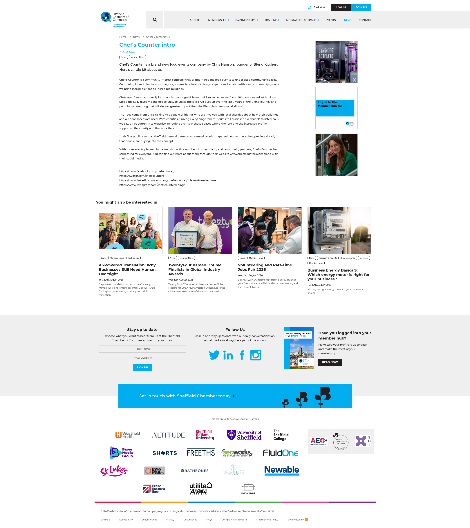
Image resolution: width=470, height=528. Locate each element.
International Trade (301, 20)
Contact (365, 20)
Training (271, 20)
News (348, 20)
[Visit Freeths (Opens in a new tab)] (201, 452)
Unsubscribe (190, 519)
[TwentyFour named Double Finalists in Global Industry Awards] (200, 230)
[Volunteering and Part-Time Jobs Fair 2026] (269, 230)
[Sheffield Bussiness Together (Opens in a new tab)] (363, 441)
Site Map (105, 519)
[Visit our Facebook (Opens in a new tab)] (242, 355)
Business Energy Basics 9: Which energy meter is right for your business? (339, 274)
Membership (217, 20)
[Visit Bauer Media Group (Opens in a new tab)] (121, 452)
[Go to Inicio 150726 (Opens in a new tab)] (336, 155)
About (195, 20)
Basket (320, 7)
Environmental (348, 258)
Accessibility (126, 519)
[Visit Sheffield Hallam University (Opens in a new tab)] (205, 435)
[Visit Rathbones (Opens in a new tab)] (194, 470)
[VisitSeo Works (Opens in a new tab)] (237, 452)
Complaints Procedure (234, 519)
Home (122, 36)
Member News (137, 57)
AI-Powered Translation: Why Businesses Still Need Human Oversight (127, 269)
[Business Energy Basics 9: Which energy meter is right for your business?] (339, 230)
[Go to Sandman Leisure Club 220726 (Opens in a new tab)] (336, 62)
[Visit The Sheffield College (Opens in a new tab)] (281, 435)
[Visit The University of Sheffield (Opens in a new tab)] (244, 435)
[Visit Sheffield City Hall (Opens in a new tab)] (248, 488)
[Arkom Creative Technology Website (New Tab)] (306, 520)
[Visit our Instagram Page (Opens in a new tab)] (255, 355)
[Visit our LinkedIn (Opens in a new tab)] (228, 355)
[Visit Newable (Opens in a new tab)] (281, 470)
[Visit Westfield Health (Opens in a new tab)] (127, 435)
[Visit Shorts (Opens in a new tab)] (165, 452)
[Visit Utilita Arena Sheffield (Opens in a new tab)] (201, 488)
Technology (133, 258)
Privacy (170, 519)
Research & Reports (328, 258)
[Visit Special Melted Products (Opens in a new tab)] (154, 470)
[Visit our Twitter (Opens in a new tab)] (214, 355)
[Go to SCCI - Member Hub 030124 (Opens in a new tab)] (336, 108)
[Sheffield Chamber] (115, 19)
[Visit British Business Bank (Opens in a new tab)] (154, 488)
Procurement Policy (267, 519)
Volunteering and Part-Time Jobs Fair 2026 (265, 267)
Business (364, 258)
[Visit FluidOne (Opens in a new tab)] (280, 452)
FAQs (209, 519)
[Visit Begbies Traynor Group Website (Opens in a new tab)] (341, 441)
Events (331, 20)
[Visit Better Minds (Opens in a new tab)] (234, 470)
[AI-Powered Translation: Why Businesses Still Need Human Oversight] (130, 230)
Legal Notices (149, 519)
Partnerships (245, 20)
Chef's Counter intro (158, 36)
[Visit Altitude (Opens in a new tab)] (168, 435)
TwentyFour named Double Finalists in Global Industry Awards (195, 269)
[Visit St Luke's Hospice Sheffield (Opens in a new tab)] (114, 470)
